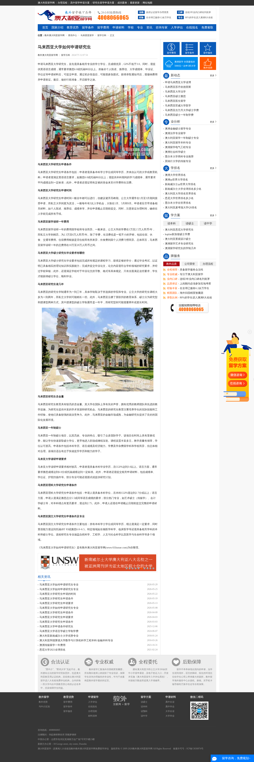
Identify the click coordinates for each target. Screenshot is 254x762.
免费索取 (207, 27)
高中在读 (169, 702)
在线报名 (192, 27)
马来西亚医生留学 (175, 101)
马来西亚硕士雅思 (175, 96)
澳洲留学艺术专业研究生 (179, 243)
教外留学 (44, 697)
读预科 (144, 711)
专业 (140, 27)
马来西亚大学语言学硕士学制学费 (58, 631)
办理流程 (62, 2)
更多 (212, 75)
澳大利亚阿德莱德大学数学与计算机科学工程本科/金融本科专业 (76, 640)
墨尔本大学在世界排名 (178, 202)
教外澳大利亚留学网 (65, 14)
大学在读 (169, 711)
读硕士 (190, 223)
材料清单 (92, 716)
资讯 (149, 27)
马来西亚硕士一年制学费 (179, 114)
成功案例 (122, 2)
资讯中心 (72, 35)
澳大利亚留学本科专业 (178, 142)
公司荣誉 (189, 263)
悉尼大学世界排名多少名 (179, 198)
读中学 (208, 223)
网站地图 (147, 2)
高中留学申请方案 (80, 2)
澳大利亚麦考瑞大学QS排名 (181, 207)
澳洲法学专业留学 (175, 133)
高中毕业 (169, 706)
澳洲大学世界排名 (175, 175)
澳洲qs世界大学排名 (176, 179)
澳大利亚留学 (44, 748)
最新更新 (135, 2)
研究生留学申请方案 (103, 2)
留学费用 (103, 27)
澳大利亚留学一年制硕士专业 (182, 138)
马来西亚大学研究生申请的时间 (57, 594)
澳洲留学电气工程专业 (178, 147)
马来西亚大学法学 (175, 91)
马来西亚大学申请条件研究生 (56, 626)
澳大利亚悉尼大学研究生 (179, 229)
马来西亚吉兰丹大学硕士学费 (182, 110)
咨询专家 (162, 27)
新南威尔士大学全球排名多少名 (183, 189)
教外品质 (171, 263)
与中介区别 (44, 706)
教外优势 (207, 67)
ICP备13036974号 (195, 748)
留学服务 (207, 53)
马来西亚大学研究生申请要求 (56, 603)
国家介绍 (57, 27)
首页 (45, 27)
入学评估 (177, 27)
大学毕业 (169, 716)
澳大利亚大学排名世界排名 (180, 193)
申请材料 (118, 27)
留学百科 (101, 35)
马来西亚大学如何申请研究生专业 (58, 584)
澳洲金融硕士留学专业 (178, 128)
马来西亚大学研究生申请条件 (56, 598)
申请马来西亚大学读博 (178, 82)
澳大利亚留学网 (46, 2)
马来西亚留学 (87, 35)
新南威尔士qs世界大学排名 (180, 184)
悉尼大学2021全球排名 (52, 649)
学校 (131, 27)
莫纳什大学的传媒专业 (178, 161)
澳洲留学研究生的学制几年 (180, 248)
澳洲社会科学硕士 (175, 152)
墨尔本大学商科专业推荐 (179, 156)
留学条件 (88, 27)
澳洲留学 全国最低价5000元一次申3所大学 (185, 63)
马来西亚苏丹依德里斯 (178, 87)
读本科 (171, 223)
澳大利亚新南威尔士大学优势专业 (58, 635)
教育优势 (73, 27)
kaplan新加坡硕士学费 (177, 234)
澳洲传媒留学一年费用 (52, 645)
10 (153, 568)
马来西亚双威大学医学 (178, 105)
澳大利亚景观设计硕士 (178, 239)
